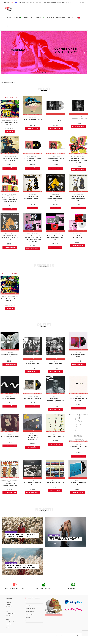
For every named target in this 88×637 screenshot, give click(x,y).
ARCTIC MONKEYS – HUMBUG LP (10, 437)
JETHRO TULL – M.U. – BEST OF (78, 447)
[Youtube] (83, 2)
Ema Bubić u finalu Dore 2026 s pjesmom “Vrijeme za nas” (20, 535)
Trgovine (28, 621)
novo (44, 90)
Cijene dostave (64, 635)
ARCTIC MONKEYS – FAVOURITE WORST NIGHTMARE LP (33, 437)
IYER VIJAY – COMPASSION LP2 (78, 483)
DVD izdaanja (15, 480)
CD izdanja (76, 116)
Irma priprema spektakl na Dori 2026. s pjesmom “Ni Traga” (64, 539)
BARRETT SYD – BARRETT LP (55, 436)
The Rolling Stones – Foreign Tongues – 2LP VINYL (32, 159)
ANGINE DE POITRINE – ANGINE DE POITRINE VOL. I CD (78, 198)
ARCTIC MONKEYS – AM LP (10, 398)
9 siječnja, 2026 (52, 543)
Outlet (8, 352)
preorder (44, 267)
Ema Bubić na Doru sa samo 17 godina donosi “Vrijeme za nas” (20, 567)
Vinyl (17, 120)
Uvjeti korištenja (30, 611)
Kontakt (28, 617)
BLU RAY (73, 156)
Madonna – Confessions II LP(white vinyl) (77, 236)
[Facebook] (78, 2)
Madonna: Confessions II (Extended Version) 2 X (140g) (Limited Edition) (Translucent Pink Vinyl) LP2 (32, 238)
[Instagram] (81, 2)
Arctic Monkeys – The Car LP (32, 398)
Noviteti (8, 120)
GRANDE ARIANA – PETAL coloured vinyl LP (55, 120)
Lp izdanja (4, 120)
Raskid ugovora (30, 614)
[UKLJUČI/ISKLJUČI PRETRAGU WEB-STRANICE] (8, 26)
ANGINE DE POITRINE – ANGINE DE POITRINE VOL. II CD (9, 237)
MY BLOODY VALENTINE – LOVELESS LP (78, 355)
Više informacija (10, 628)
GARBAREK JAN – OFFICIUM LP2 (32, 483)
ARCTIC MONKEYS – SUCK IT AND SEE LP (78, 399)
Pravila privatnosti (30, 608)
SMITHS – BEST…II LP (55, 364)
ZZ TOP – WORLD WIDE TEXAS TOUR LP (33, 120)
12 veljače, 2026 (9, 540)
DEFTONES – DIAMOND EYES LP (9, 355)
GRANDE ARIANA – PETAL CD (78, 119)
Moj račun (7, 2)
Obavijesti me (32, 208)
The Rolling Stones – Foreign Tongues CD (55, 159)
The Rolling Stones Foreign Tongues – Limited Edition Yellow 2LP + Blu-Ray (10, 199)
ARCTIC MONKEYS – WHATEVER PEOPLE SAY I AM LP (55, 400)
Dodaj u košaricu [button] (33, 128)
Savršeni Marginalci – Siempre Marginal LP (10, 123)
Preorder (13, 120)
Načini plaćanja (30, 605)
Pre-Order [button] (9, 131)
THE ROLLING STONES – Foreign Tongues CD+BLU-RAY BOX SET (78, 160)
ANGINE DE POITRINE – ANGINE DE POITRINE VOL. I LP (32, 198)
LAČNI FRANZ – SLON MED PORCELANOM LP (10, 159)
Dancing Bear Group (79, 635)
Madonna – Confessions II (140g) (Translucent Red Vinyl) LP (55, 237)
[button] (44, 52)
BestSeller (3, 480)
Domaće (8, 532)
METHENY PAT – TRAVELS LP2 (55, 483)
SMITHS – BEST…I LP (32, 364)
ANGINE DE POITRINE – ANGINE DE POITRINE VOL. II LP (55, 198)
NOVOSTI (13, 532)
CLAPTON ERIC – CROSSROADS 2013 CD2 (10, 484)
